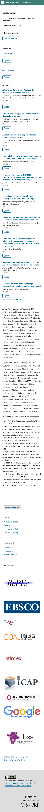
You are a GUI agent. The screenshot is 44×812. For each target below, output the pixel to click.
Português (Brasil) (11, 522)
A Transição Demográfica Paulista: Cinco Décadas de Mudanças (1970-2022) (19, 91)
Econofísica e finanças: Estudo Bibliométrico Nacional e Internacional (21, 114)
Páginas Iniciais (8, 53)
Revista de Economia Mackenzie (18, 2)
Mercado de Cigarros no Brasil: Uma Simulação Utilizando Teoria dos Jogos (18, 197)
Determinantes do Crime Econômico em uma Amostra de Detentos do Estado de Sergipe (21, 263)
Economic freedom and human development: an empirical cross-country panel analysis (21, 157)
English (7, 525)
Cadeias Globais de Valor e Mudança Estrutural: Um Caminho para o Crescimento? (21, 284)
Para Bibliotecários (10, 555)
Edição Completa (12, 38)
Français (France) (11, 533)
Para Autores (8, 551)
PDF (7, 61)
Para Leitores (8, 547)
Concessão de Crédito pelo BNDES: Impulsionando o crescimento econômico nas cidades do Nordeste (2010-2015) (21, 177)
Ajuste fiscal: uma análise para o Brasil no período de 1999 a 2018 (20, 136)
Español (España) (11, 529)
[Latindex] (13, 670)
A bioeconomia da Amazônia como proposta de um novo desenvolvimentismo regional (21, 218)
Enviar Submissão (12, 507)
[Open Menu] (2, 2)
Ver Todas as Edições (10, 299)
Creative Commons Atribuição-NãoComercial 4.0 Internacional (20, 784)
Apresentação (8, 70)
